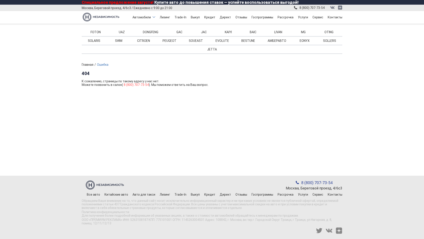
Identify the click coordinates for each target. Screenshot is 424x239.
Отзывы (241, 17)
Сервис (317, 17)
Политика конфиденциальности (105, 212)
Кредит (209, 17)
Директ (225, 17)
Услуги (303, 17)
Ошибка (102, 64)
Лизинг (165, 17)
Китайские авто (116, 194)
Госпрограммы (262, 17)
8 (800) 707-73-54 (312, 8)
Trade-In (180, 17)
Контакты (335, 17)
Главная (87, 64)
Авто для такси (143, 194)
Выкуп (195, 17)
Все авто (93, 194)
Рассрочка (285, 17)
